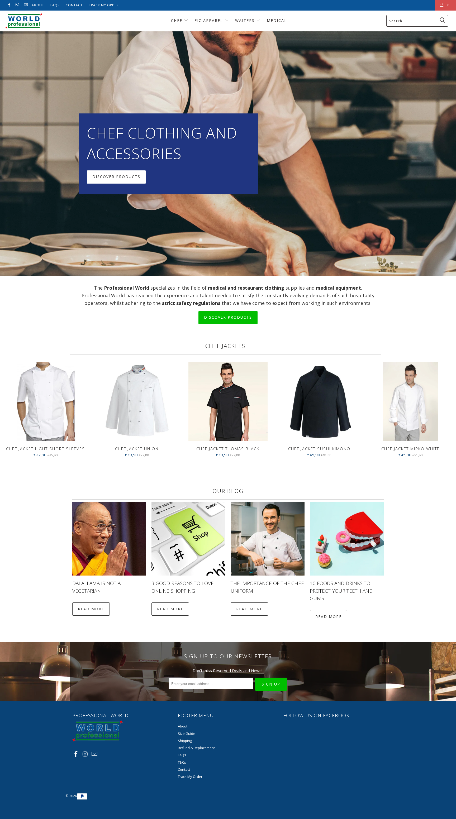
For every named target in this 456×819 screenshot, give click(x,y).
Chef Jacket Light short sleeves (45, 401)
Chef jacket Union (137, 401)
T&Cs (182, 762)
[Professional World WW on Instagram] (17, 5)
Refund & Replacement (196, 747)
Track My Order (104, 5)
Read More (91, 608)
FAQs (54, 5)
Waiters (245, 20)
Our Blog (228, 491)
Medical (277, 20)
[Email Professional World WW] (25, 5)
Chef (177, 20)
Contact (74, 5)
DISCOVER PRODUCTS (228, 153)
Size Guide (186, 733)
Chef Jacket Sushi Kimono (319, 401)
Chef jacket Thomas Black (228, 401)
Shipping (185, 740)
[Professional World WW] (39, 21)
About (38, 5)
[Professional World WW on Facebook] (9, 5)
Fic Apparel (209, 20)
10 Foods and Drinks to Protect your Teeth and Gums (341, 591)
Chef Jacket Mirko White (410, 401)
